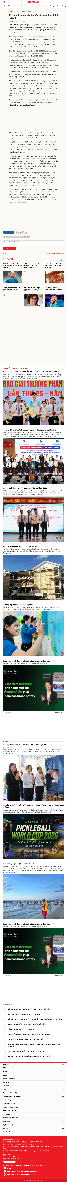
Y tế (58, 6)
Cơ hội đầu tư (7, 1121)
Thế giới (5, 1089)
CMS (31, 1180)
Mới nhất (10, 6)
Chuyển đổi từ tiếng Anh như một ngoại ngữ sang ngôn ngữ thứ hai (29, 430)
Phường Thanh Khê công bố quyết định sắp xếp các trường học (29, 1009)
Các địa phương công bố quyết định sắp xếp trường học (27, 1024)
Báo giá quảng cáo (9, 1161)
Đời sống (63, 6)
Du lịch (34, 6)
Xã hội (22, 6)
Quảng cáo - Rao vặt (9, 1110)
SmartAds (8, 712)
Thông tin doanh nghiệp (10, 1107)
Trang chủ (11, 11)
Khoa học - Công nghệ (10, 1093)
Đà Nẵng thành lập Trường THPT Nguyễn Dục (24, 1014)
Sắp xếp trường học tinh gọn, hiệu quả (21, 1029)
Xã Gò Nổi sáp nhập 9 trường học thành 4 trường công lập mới (29, 1034)
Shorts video (7, 1132)
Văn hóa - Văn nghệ (49, 6)
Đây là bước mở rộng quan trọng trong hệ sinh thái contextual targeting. (25, 663)
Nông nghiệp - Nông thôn (11, 1118)
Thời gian (53, 253)
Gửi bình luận (9, 248)
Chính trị (16, 6)
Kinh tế (28, 6)
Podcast (5, 1128)
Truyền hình (6, 1114)
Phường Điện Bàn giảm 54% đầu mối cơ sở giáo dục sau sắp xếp (29, 1056)
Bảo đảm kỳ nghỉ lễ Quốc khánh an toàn (18, 864)
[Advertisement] (33, 119)
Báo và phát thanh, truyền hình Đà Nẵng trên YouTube (21, 1174)
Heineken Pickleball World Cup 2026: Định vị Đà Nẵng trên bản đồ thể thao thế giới (33, 806)
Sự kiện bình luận (8, 1125)
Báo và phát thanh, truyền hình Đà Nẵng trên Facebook (21, 1171)
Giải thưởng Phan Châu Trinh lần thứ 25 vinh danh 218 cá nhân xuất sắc (31, 371)
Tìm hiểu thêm (58, 712)
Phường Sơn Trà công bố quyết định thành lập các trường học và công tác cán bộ (35, 1019)
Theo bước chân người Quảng (12, 1096)
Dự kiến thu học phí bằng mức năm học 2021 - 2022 (17, 236)
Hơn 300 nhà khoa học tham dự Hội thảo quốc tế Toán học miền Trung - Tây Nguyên (34, 1045)
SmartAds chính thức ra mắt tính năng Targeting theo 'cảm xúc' (28, 661)
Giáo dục (39, 6)
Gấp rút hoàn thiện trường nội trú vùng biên (20, 546)
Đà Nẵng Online (11, 1168)
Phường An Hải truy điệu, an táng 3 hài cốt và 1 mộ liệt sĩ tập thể (27, 744)
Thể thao (6, 1086)
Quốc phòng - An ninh (9, 1100)
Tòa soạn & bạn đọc (9, 1103)
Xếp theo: (47, 253)
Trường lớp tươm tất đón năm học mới (18, 604)
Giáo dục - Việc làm (26, 11)
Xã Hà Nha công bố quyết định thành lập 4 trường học (26, 1051)
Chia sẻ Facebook (10, 232)
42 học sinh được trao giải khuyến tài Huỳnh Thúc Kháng (25, 488)
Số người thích (60, 253)
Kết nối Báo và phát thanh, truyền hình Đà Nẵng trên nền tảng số (23, 1165)
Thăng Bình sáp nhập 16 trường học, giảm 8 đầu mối (25, 1039)
